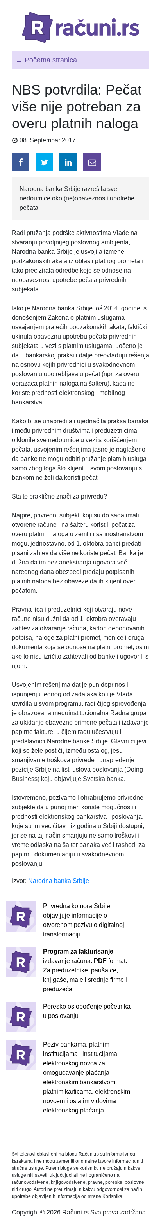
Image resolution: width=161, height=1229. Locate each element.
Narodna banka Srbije (58, 881)
